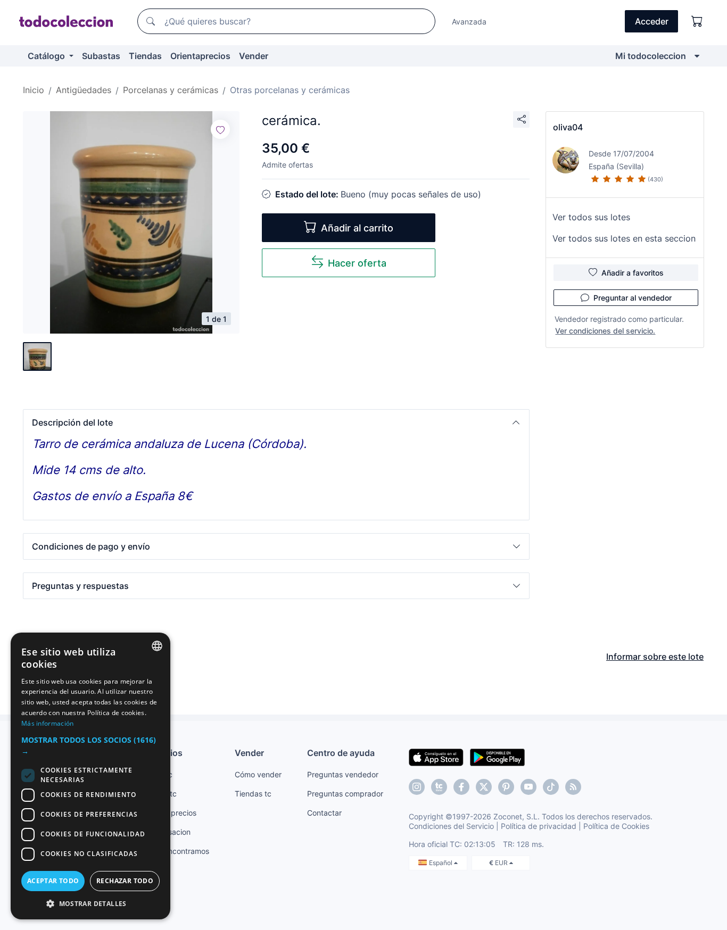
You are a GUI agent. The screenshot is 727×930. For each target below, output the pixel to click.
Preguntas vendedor (342, 774)
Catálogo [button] (47, 56)
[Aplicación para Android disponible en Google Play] (497, 756)
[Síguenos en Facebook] (461, 787)
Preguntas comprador (345, 793)
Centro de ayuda (341, 753)
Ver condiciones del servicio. (605, 330)
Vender (253, 56)
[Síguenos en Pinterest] (506, 787)
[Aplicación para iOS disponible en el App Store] (436, 756)
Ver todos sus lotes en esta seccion (624, 238)
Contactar (324, 812)
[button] (276, 422)
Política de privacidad (538, 826)
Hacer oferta (357, 263)
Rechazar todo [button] (124, 880)
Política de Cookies (616, 826)
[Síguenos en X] (484, 787)
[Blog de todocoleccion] (573, 787)
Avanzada (469, 21)
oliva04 (568, 127)
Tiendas (145, 56)
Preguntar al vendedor (632, 297)
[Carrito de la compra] (697, 21)
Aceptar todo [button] (53, 880)
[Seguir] (220, 129)
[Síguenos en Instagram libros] (439, 787)
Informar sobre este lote (655, 656)
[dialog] (90, 776)
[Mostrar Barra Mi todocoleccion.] (697, 56)
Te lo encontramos (177, 851)
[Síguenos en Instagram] (417, 787)
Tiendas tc (253, 793)
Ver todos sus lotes (591, 217)
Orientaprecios (200, 56)
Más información (47, 723)
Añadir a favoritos (632, 272)
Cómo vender (258, 774)
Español (441, 863)
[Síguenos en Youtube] (528, 787)
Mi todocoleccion (650, 56)
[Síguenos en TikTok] (551, 787)
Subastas (101, 56)
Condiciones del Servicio (451, 826)
